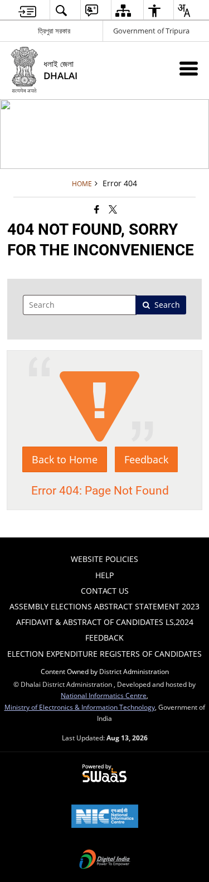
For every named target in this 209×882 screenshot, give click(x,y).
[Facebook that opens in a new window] (97, 209)
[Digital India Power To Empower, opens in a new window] (105, 860)
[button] (61, 10)
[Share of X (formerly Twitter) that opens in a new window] (113, 209)
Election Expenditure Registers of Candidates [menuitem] (104, 653)
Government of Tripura (151, 31)
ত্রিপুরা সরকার (54, 31)
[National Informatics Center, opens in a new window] (105, 817)
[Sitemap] (123, 10)
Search (167, 304)
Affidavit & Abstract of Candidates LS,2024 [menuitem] (104, 622)
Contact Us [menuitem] (105, 590)
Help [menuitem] (104, 575)
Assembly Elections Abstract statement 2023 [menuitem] (104, 606)
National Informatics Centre (104, 695)
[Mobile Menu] (188, 68)
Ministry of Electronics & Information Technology (79, 706)
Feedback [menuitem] (104, 637)
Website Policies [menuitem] (104, 559)
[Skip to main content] (27, 10)
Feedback (146, 459)
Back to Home (65, 459)
